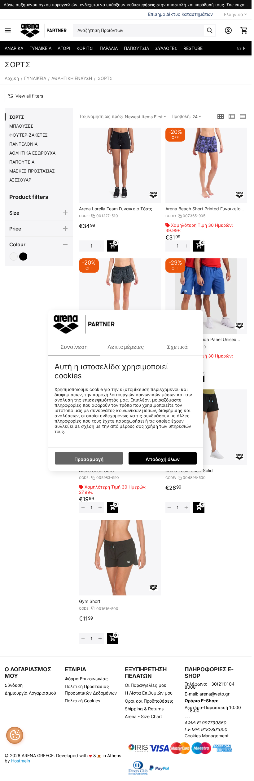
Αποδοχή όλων (163, 459)
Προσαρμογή (88, 459)
